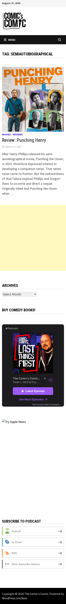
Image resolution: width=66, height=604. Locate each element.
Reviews (18, 134)
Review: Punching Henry (24, 140)
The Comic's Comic (36, 594)
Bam (24, 598)
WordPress (9, 598)
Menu (11, 40)
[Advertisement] (33, 238)
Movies (6, 134)
